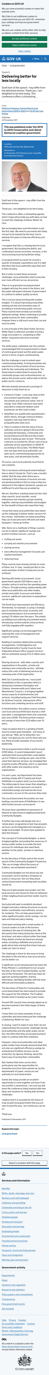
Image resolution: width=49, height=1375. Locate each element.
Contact (31, 1323)
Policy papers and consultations (17, 1294)
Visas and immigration (12, 1255)
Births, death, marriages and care (18, 1193)
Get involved (8, 1308)
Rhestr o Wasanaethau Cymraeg (17, 1330)
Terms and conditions (12, 1327)
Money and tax (9, 1245)
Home (4, 65)
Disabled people (10, 1217)
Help (4, 1320)
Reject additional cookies (24, 45)
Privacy (12, 1320)
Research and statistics (13, 1289)
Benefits (6, 1188)
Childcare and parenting (13, 1202)
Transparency (8, 1299)
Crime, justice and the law (14, 1212)
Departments (8, 1275)
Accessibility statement (13, 1323)
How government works (13, 1304)
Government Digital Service (15, 1334)
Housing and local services (15, 1240)
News (4, 1280)
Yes (28, 1153)
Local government (17, 65)
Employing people (10, 1231)
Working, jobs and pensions (15, 1259)
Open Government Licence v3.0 (17, 1346)
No (39, 1153)
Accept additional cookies (24, 38)
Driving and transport (12, 1221)
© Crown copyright (24, 1368)
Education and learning (13, 1226)
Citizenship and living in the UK (17, 1207)
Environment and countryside (16, 1236)
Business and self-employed (15, 1198)
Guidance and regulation (14, 1285)
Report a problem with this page (24, 1163)
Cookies (22, 1320)
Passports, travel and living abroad (18, 1250)
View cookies (24, 51)
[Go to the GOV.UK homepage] (11, 59)
